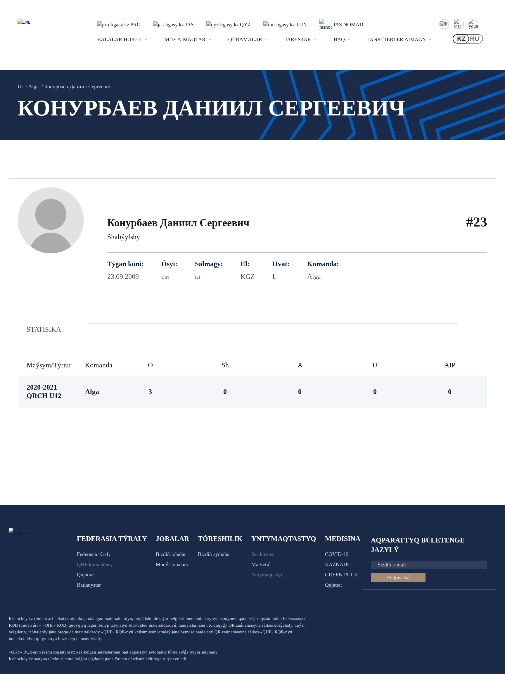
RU (474, 38)
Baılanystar (89, 585)
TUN (301, 24)
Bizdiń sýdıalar (214, 554)
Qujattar (85, 575)
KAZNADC (338, 564)
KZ (461, 38)
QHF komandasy (95, 564)
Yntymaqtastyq (267, 575)
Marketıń (261, 564)
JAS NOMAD (348, 24)
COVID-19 (337, 554)
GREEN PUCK (341, 575)
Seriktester (262, 554)
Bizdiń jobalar (171, 554)
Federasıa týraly (94, 554)
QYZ (245, 24)
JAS (189, 24)
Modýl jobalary (172, 564)
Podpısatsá (398, 577)
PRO (135, 24)
